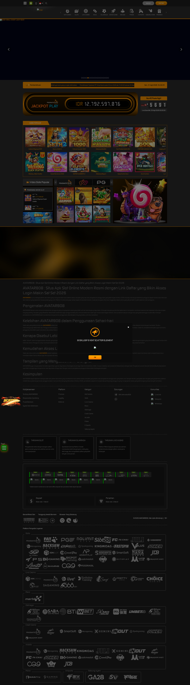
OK (95, 357)
